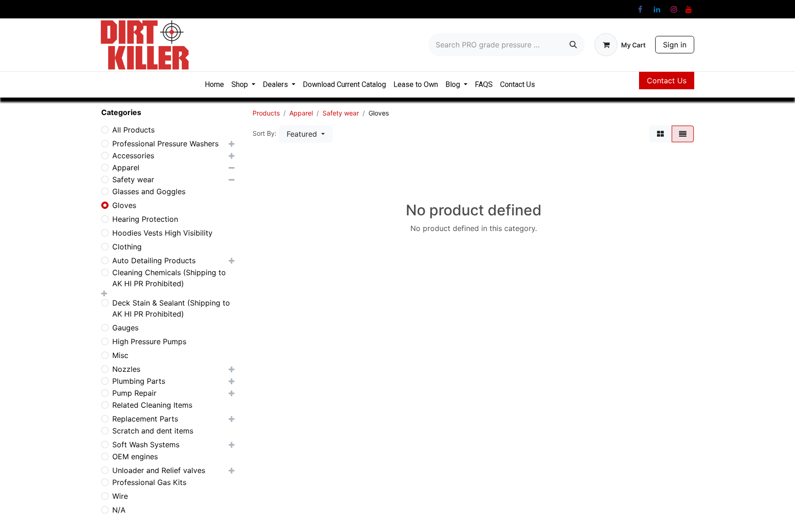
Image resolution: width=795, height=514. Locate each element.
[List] (682, 134)
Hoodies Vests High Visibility (162, 232)
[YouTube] (689, 9)
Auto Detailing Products (154, 260)
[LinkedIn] (657, 9)
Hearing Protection (145, 219)
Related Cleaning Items (152, 405)
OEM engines (135, 456)
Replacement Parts (145, 418)
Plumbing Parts (138, 381)
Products (266, 113)
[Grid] (660, 134)
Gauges (125, 327)
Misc (120, 355)
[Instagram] (674, 9)
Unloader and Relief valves (158, 470)
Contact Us (666, 80)
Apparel (125, 167)
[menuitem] (214, 84)
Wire (120, 496)
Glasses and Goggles (148, 191)
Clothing (127, 246)
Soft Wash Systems (145, 444)
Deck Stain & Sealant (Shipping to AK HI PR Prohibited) (171, 308)
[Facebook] (640, 9)
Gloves (124, 205)
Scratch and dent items (152, 430)
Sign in (674, 44)
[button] (306, 134)
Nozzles (126, 369)
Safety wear (133, 179)
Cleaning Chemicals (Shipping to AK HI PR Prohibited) (169, 278)
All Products (133, 129)
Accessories (133, 155)
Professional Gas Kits (149, 482)
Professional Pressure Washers (165, 143)
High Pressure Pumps (149, 341)
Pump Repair (134, 393)
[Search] (573, 44)
